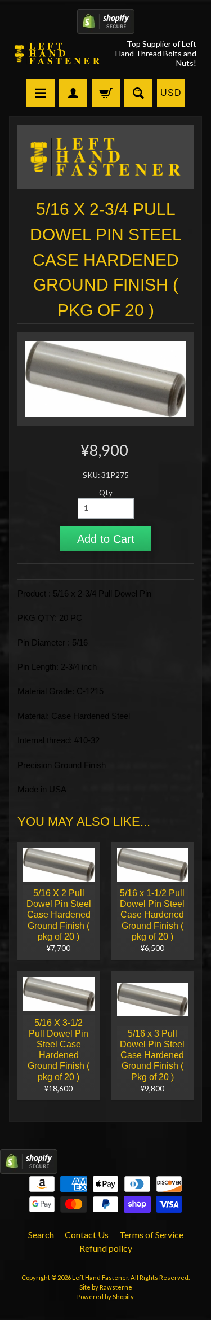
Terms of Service (151, 1234)
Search (41, 1234)
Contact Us (87, 1234)
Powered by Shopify (105, 1296)
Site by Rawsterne (105, 1287)
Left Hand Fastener (100, 1277)
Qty (106, 492)
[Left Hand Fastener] (57, 53)
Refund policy (105, 1248)
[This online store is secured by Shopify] (105, 26)
